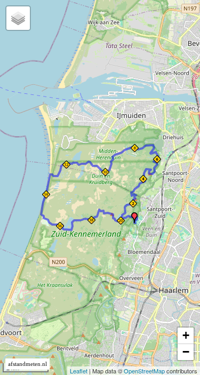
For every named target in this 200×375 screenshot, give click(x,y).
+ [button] (185, 335)
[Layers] (18, 18)
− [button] (185, 351)
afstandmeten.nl (27, 364)
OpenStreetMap (144, 370)
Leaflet (78, 370)
